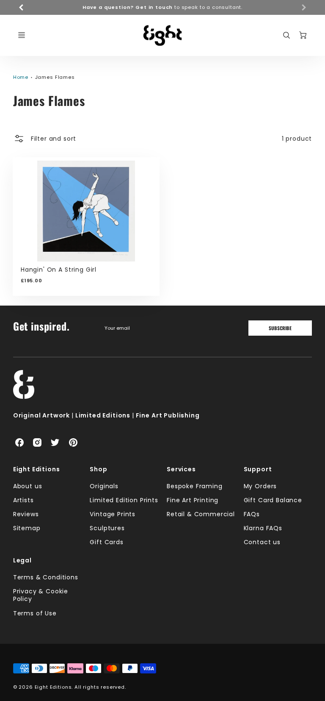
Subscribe (280, 328)
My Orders (260, 486)
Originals (104, 486)
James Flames (55, 77)
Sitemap (27, 528)
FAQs (252, 514)
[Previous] (21, 7)
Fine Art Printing (192, 500)
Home (20, 77)
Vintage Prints (112, 514)
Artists (23, 500)
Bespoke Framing (195, 486)
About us (27, 486)
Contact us (262, 542)
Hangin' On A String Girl (58, 269)
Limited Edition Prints (124, 500)
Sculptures (107, 528)
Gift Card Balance (273, 500)
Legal (22, 560)
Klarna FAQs (263, 528)
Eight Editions (36, 469)
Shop (98, 469)
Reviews (26, 514)
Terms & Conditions (45, 577)
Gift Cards (106, 542)
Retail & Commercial (201, 514)
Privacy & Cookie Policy (40, 595)
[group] (162, 7)
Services (181, 469)
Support (258, 469)
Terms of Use (35, 613)
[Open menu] (21, 35)
